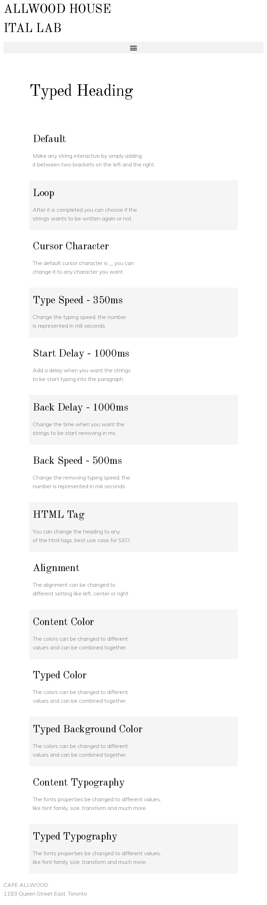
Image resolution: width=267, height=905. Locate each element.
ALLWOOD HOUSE (57, 9)
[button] (133, 47)
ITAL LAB (32, 29)
